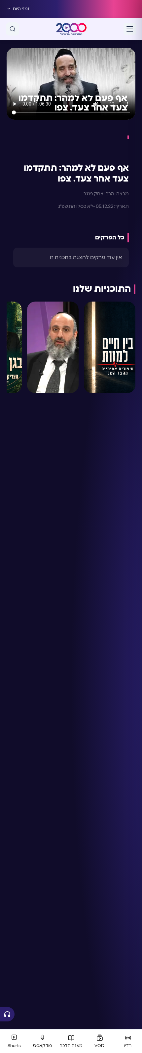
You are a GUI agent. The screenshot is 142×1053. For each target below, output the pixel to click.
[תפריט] (130, 29)
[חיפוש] (12, 29)
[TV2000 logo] (71, 29)
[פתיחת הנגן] (7, 1014)
